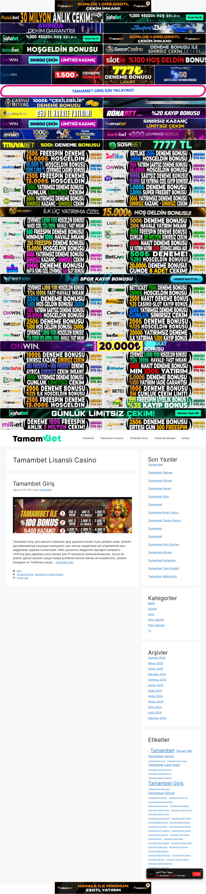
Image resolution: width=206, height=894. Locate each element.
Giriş (19, 570)
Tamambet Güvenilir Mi (178, 798)
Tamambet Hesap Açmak (158, 806)
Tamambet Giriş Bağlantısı (159, 789)
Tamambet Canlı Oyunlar (177, 761)
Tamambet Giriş (139, 438)
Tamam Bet (155, 464)
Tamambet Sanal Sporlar (180, 835)
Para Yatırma (156, 625)
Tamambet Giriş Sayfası (163, 544)
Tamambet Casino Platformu (159, 774)
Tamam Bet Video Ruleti (157, 847)
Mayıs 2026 (155, 663)
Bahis (151, 603)
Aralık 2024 (155, 696)
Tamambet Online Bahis (157, 827)
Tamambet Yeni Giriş (156, 860)
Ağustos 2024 (157, 718)
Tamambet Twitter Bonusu (158, 843)
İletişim (186, 438)
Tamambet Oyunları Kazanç (180, 827)
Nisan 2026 (155, 668)
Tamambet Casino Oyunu (164, 520)
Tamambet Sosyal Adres (173, 839)
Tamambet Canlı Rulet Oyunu (160, 770)
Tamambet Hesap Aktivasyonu (160, 802)
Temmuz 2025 (157, 679)
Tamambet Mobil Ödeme (158, 822)
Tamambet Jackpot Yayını (181, 810)
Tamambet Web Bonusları (158, 851)
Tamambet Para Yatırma (181, 831)
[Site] (51, 155)
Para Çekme (156, 619)
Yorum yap (22, 577)
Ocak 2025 (155, 690)
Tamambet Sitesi (155, 839)
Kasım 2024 (156, 701)
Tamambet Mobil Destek (181, 818)
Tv (149, 630)
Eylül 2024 (155, 712)
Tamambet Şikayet (164, 438)
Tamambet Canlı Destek (163, 568)
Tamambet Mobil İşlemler (179, 822)
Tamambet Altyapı (160, 552)
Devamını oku (64, 562)
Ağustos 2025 (157, 674)
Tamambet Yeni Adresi (181, 855)
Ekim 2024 (155, 707)
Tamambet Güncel (160, 480)
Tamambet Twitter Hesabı (181, 843)
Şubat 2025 (155, 685)
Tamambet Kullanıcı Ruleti (158, 814)
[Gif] (103, 212)
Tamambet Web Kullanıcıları (159, 855)
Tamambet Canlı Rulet (164, 765)
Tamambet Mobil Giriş (162, 576)
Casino (152, 608)
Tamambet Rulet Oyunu (163, 512)
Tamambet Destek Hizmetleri (160, 778)
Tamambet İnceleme (111, 438)
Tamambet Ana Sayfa (156, 761)
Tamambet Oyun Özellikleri (159, 831)
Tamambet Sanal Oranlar (158, 835)
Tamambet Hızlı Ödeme (179, 806)
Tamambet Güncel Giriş (157, 798)
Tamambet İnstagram (162, 560)
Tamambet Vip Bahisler (178, 847)
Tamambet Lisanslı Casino (49, 574)
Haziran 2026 (157, 657)
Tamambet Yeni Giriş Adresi (177, 860)
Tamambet (88, 438)
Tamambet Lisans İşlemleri (159, 818)
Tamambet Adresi (159, 488)
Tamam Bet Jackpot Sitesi (158, 810)
